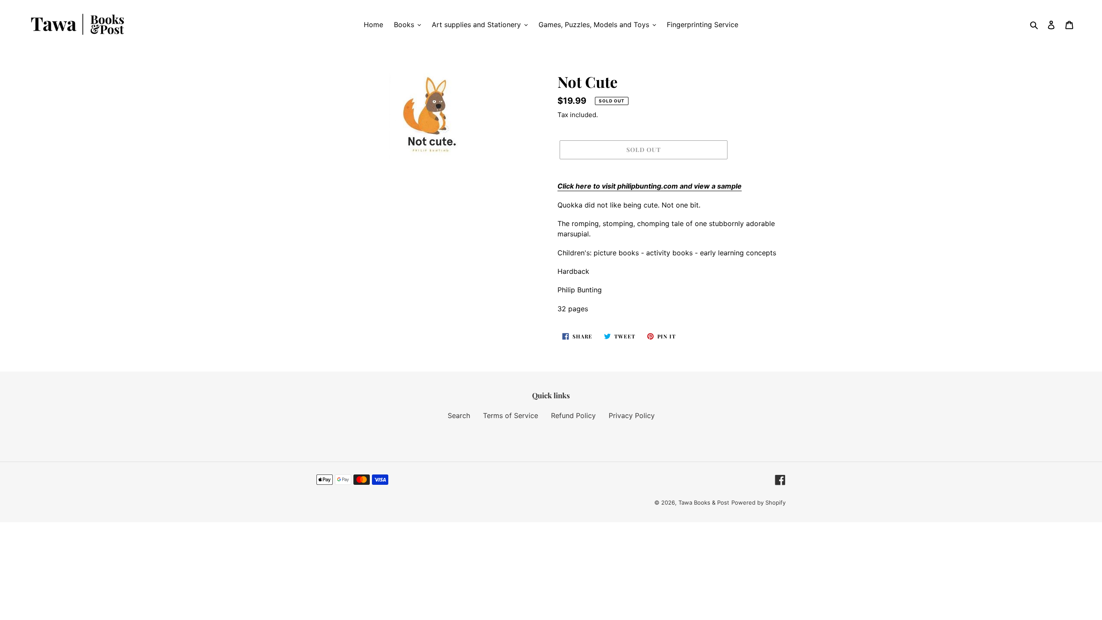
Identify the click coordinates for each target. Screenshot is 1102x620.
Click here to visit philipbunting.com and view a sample (649, 186)
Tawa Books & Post (703, 502)
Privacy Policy (632, 415)
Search (459, 415)
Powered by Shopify (758, 502)
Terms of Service (510, 415)
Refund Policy (573, 415)
